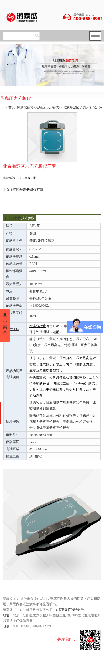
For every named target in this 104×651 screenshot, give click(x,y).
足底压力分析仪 (47, 107)
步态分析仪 (28, 190)
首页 (11, 107)
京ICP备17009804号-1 (71, 610)
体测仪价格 (25, 107)
